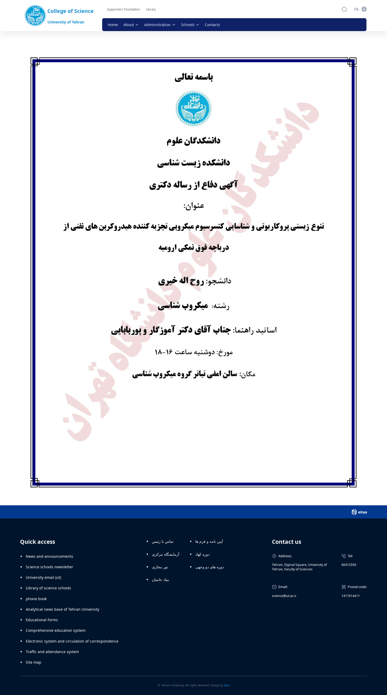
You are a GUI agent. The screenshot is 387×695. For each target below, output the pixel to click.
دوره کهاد (202, 554)
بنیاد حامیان (160, 579)
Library (151, 9)
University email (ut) (43, 577)
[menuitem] (113, 24)
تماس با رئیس (162, 541)
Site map (33, 662)
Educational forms (42, 619)
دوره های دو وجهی (209, 566)
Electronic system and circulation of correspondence (72, 641)
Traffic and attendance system (52, 651)
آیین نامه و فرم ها (209, 541)
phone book (36, 598)
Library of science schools (48, 587)
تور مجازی (160, 566)
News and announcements (49, 556)
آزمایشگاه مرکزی (165, 554)
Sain (226, 685)
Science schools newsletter (49, 566)
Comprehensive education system (56, 630)
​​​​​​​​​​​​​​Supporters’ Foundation (123, 9)
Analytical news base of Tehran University (62, 609)
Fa (356, 9)
